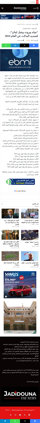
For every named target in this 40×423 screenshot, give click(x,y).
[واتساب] (6, 45)
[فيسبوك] (33, 45)
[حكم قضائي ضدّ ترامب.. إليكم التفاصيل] (29, 256)
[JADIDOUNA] (20, 8)
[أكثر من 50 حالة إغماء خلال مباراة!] (10, 256)
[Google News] (20, 191)
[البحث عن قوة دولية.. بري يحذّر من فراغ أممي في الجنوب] (10, 213)
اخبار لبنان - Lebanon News (24, 24)
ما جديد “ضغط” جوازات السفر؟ (26, 2)
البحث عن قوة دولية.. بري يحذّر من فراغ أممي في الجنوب (11, 222)
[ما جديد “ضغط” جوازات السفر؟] (29, 235)
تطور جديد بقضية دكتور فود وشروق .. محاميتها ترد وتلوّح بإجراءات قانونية (11, 243)
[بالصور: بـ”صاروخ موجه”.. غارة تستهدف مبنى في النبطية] (29, 213)
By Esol (7, 410)
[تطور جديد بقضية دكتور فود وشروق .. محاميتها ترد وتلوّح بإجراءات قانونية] (10, 235)
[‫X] (24, 45)
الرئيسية (34, 24)
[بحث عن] (2, 9)
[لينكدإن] (15, 45)
